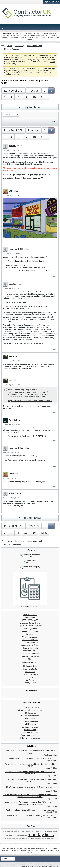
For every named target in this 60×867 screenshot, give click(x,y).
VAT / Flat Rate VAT (30, 640)
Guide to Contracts (30, 648)
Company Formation (30, 721)
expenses (39, 831)
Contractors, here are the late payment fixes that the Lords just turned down (30, 773)
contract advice (30, 831)
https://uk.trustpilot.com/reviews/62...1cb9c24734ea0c (30, 401)
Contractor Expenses (30, 662)
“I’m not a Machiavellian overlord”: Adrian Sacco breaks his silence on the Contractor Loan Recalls (30, 796)
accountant (6, 831)
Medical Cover (30, 730)
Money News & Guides (30, 645)
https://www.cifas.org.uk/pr (13, 505)
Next (44, 97)
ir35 (14, 835)
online (13, 838)
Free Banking (30, 718)
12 (25, 97)
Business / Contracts (32, 33)
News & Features (30, 615)
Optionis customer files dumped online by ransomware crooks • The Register (27, 367)
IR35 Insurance (30, 713)
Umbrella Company (30, 637)
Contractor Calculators (30, 656)
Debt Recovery (30, 724)
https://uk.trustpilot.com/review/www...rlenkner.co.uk (24, 267)
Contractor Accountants (30, 735)
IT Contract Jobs (30, 666)
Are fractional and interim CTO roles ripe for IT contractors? (30, 810)
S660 (30, 620)
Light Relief (50, 37)
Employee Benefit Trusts (30, 623)
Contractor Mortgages (30, 716)
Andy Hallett (14, 420)
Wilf (10, 191)
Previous (33, 90)
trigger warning (39, 838)
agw (12, 831)
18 (34, 97)
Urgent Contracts (30, 669)
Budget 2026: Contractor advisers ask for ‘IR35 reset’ (30, 758)
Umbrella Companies (23, 35)
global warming (47, 831)
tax (17, 838)
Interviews (30, 677)
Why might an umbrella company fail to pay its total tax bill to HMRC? (30, 765)
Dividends (30, 634)
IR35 (24, 620)
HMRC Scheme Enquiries (39, 35)
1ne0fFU (12, 146)
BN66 (35, 620)
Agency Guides (30, 683)
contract (23, 831)
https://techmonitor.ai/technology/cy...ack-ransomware (25, 460)
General (15, 33)
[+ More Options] (54, 184)
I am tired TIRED (16, 249)
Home (30, 612)
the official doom (24, 838)
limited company (22, 835)
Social (43, 37)
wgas (52, 838)
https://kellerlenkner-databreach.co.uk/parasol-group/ (24, 261)
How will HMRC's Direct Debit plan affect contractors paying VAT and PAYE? (30, 780)
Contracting (7, 33)
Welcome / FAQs (33, 37)
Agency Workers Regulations (30, 626)
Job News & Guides (30, 642)
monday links (41, 834)
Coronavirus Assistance (48, 33)
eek (10, 356)
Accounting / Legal (9, 35)
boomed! (16, 831)
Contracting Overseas (30, 654)
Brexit (21, 33)
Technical (23, 37)
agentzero (13, 284)
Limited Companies (30, 631)
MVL (30, 659)
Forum (9, 46)
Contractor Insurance (30, 707)
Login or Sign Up (50, 2)
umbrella (47, 838)
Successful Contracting (30, 651)
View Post (37, 389)
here (50, 71)
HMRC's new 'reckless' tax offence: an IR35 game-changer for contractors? (30, 788)
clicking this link (45, 55)
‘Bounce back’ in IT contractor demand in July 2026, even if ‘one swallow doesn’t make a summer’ (30, 803)
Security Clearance (30, 674)
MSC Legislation (30, 629)
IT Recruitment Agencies (30, 738)
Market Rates (30, 672)
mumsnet (8, 838)
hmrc (10, 835)
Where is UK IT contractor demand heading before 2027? (30, 815)
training (32, 838)
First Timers (30, 617)
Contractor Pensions (30, 727)
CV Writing (30, 680)
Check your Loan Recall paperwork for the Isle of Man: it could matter (30, 752)
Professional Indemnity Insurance (30, 710)
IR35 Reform (14, 37)
